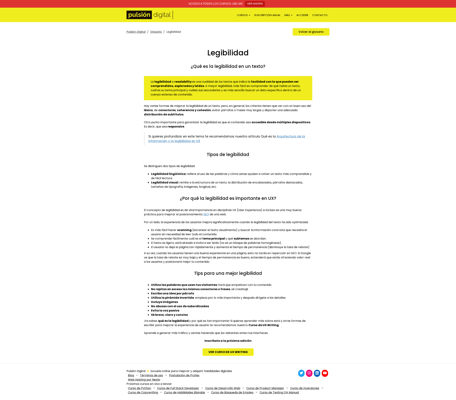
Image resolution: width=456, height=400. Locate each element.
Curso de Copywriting (143, 392)
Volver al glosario (311, 32)
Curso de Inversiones (304, 388)
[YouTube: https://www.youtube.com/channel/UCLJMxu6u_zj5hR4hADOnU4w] (325, 373)
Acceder (302, 15)
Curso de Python (139, 388)
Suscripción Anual (267, 15)
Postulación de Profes (184, 375)
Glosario (156, 32)
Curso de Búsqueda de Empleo (232, 392)
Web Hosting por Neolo (144, 380)
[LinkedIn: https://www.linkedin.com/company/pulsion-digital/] (317, 373)
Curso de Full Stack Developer (178, 388)
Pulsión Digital (136, 32)
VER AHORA (255, 3)
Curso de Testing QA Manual (279, 392)
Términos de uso (151, 375)
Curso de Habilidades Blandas (184, 392)
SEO (206, 214)
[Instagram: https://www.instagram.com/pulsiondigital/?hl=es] (309, 373)
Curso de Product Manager (265, 388)
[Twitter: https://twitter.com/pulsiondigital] (301, 373)
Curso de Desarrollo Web (222, 388)
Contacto (320, 15)
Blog (131, 375)
